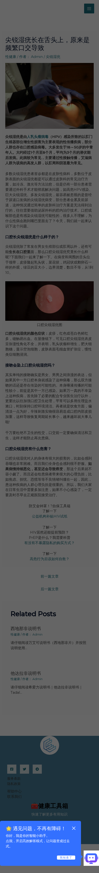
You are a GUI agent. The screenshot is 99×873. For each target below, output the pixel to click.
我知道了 (66, 857)
